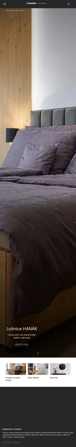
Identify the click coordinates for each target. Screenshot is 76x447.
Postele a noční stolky (13, 379)
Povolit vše (6, 442)
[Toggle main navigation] (5, 4)
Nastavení (16, 442)
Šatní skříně (33, 377)
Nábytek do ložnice (21, 344)
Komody (54, 377)
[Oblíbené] (68, 4)
